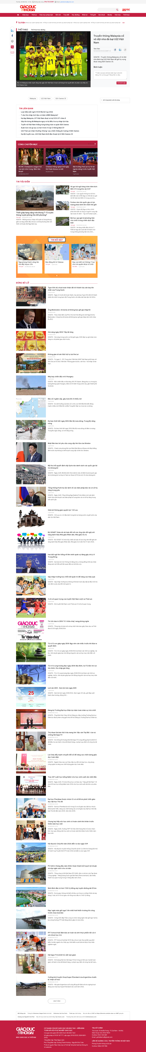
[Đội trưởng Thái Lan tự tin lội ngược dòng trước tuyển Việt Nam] (58, 156)
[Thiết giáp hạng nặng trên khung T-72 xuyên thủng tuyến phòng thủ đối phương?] (35, 197)
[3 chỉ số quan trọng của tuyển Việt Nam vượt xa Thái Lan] (85, 156)
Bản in (12, 40)
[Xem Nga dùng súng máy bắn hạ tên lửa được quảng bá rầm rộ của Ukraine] (83, 252)
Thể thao (126, 15)
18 (70, 79)
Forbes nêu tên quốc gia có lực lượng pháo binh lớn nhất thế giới (83, 203)
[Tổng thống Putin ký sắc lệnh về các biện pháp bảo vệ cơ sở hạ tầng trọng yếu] (31, 496)
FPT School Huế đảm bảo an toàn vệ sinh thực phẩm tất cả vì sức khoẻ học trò (72, 934)
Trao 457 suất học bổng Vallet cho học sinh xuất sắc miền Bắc (72, 777)
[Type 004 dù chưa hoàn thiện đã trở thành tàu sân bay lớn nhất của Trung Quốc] (31, 296)
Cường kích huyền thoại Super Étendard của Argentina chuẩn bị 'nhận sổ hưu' (72, 978)
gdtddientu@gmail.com (67, 2)
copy (125, 50)
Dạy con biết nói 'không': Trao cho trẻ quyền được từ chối (56, 263)
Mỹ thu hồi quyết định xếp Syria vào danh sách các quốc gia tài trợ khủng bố (72, 467)
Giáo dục (25, 15)
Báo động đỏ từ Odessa (28, 262)
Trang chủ (18, 15)
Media (110, 15)
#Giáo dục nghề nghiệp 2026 (34, 22)
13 (60, 79)
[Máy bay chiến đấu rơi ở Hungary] (31, 385)
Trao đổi (66, 15)
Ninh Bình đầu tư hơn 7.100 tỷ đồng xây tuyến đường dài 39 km (72, 888)
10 (54, 79)
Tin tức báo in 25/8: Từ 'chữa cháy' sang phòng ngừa (68, 621)
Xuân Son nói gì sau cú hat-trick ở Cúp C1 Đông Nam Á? (42, 128)
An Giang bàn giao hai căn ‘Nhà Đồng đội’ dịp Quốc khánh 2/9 (72, 1044)
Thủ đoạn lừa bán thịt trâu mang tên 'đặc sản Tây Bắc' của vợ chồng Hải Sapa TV (72, 734)
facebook (12, 35)
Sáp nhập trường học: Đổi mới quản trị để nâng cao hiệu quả (71, 577)
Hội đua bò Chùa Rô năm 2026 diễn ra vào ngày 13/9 (68, 844)
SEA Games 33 (61, 99)
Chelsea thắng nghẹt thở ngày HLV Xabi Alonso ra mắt (30, 168)
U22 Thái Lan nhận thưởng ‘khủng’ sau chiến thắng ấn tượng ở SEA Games (50, 131)
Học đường (75, 15)
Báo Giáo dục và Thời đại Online (28, 8)
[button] (88, 143)
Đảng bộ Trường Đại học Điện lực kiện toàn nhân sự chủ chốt (72, 710)
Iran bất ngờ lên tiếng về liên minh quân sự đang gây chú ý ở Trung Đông (71, 556)
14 (62, 79)
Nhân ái (84, 15)
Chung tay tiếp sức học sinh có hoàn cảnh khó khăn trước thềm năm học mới (71, 823)
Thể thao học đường (38, 30)
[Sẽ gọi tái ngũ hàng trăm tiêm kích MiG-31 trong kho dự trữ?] (62, 189)
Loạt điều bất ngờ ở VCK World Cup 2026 (37, 112)
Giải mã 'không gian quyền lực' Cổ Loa (63, 510)
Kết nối (58, 15)
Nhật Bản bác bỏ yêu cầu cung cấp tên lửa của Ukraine (69, 443)
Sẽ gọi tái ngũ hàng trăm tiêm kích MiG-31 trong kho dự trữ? (83, 188)
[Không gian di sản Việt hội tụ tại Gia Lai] (31, 363)
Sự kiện (21, 22)
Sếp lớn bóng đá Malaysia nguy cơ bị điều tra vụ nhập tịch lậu (45, 121)
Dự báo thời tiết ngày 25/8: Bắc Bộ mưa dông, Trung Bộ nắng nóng (71, 422)
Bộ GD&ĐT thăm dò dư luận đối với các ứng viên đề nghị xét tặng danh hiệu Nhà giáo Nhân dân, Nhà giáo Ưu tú (71, 533)
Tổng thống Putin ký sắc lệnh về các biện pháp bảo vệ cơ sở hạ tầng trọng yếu (72, 489)
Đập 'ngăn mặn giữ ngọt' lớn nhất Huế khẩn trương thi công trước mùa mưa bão (71, 912)
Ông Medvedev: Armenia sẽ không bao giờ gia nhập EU (69, 310)
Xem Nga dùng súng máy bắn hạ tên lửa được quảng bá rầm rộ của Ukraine (83, 264)
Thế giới (93, 15)
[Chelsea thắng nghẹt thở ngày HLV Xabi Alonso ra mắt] (31, 156)
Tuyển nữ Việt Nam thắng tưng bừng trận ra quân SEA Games (45, 125)
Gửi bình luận (121, 83)
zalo (12, 30)
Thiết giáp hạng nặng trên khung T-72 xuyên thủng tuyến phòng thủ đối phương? (34, 214)
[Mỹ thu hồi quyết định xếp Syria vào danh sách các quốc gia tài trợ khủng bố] (31, 474)
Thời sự (34, 15)
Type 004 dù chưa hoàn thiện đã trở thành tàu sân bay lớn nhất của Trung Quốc (71, 289)
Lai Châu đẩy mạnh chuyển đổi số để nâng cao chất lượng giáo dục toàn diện (72, 756)
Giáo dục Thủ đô (126, 10)
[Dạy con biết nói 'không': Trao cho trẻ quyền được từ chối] (56, 252)
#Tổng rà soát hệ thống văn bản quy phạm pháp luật (58, 22)
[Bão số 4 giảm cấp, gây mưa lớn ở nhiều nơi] (31, 407)
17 (68, 79)
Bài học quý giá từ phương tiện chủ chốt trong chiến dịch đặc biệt (82, 220)
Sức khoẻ (101, 15)
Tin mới (12, 52)
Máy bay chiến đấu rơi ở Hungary (60, 377)
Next (87, 60)
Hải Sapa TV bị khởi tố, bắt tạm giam (62, 955)
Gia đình (47, 266)
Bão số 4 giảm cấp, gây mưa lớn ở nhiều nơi (65, 399)
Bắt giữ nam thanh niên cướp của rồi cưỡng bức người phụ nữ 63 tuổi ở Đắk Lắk (72, 1023)
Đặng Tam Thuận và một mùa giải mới (62, 999)
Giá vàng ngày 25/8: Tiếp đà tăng (60, 332)
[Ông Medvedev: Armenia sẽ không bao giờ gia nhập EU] (31, 319)
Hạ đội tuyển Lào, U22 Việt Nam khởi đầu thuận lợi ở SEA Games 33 (47, 134)
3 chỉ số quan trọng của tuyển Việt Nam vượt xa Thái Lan (84, 168)
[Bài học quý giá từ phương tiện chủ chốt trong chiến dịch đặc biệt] (62, 221)
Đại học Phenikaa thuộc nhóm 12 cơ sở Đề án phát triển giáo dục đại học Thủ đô (71, 800)
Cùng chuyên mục (28, 144)
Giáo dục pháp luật (46, 15)
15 (64, 79)
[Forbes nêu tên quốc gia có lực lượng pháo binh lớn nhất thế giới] (62, 205)
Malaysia (33, 99)
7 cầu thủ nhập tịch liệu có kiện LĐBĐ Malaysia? (39, 115)
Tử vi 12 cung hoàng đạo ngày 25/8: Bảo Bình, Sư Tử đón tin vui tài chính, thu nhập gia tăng (72, 667)
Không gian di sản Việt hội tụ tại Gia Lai (63, 354)
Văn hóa (117, 15)
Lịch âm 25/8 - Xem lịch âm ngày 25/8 (62, 688)
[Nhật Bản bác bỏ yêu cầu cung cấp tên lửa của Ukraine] (31, 452)
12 (58, 79)
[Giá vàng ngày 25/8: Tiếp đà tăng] (31, 341)
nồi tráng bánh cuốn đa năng (111, 100)
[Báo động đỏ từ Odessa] (30, 252)
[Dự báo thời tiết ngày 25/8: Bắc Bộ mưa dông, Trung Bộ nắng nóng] (31, 430)
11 (56, 79)
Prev (20, 60)
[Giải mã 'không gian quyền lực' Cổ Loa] (31, 519)
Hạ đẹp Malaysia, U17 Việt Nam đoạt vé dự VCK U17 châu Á (43, 118)
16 (66, 79)
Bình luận (12, 46)
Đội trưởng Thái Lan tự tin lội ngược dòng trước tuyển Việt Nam (57, 169)
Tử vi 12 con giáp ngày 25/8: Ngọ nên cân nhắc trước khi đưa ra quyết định (72, 645)
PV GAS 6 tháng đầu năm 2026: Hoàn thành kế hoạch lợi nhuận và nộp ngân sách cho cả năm (72, 867)
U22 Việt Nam (46, 99)
